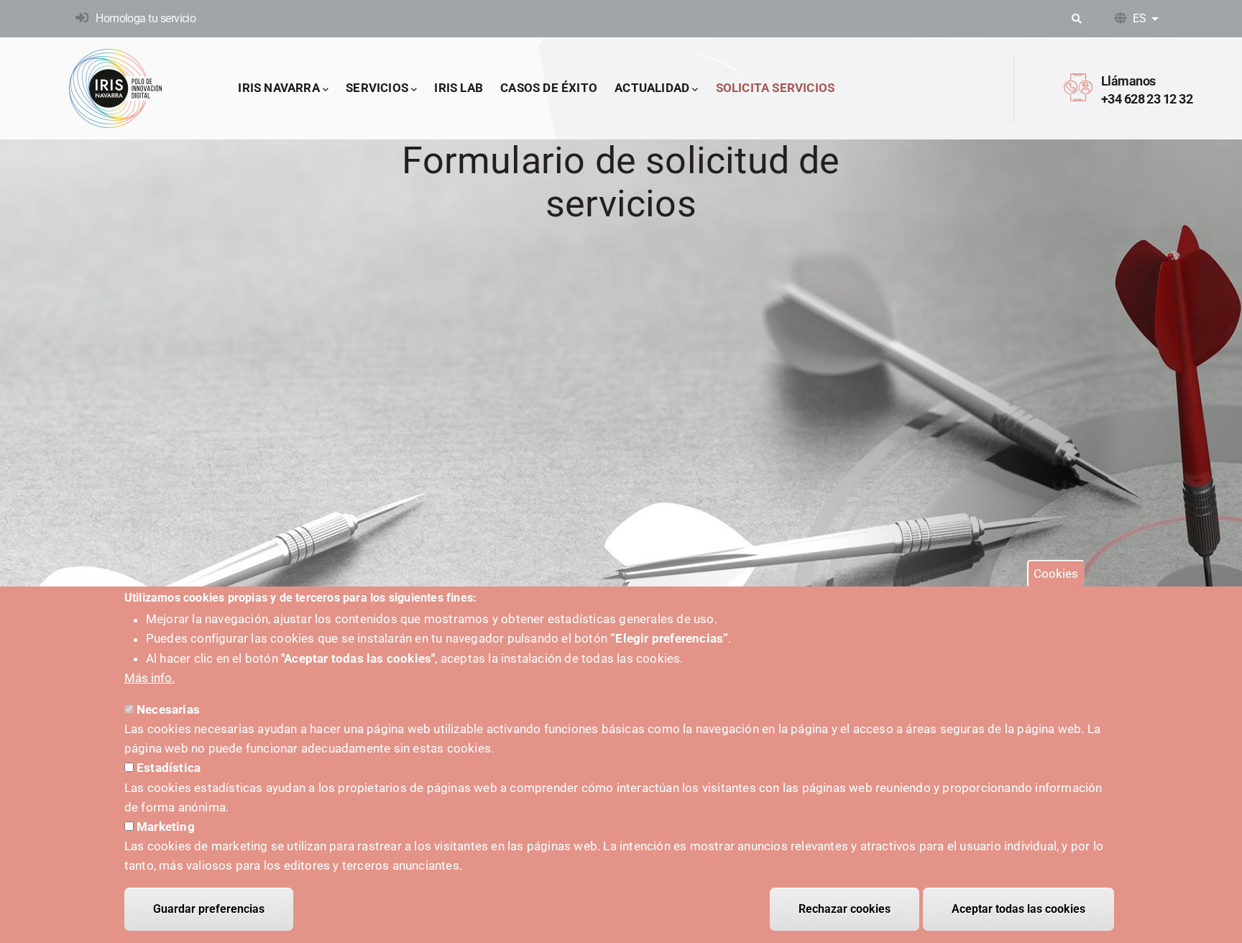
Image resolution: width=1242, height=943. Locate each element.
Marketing (166, 826)
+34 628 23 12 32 (1146, 98)
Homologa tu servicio (146, 18)
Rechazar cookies (845, 909)
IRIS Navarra (278, 87)
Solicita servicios (775, 87)
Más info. (149, 678)
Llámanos (1128, 80)
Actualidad (652, 87)
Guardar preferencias (208, 909)
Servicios (377, 87)
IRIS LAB (458, 87)
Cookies (1056, 573)
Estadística (169, 768)
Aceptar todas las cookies (1018, 909)
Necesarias (168, 709)
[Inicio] (116, 88)
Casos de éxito (548, 87)
